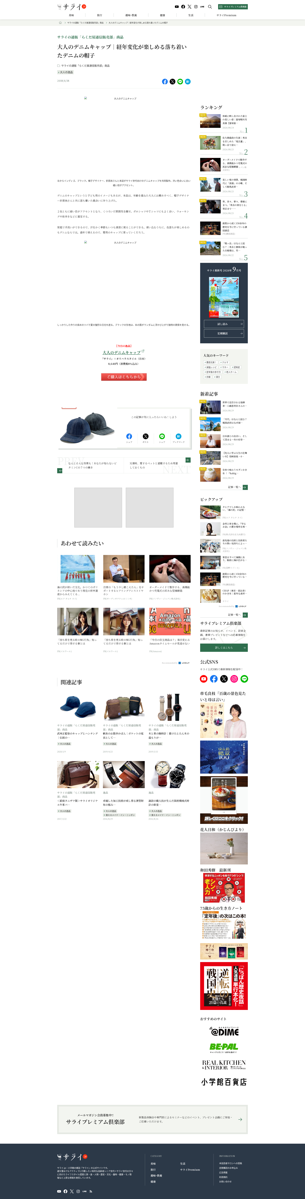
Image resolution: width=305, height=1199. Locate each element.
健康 (162, 15)
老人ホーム (231, 371)
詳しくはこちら (224, 647)
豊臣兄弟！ (211, 362)
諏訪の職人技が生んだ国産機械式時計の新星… (169, 803)
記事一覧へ (234, 487)
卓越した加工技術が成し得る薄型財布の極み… (123, 803)
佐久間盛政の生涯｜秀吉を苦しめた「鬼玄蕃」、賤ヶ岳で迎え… (235, 141)
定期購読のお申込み (228, 1167)
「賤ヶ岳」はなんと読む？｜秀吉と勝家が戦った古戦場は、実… (235, 247)
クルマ (225, 362)
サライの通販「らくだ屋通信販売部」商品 (85, 22)
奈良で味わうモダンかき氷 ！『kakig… (235, 471)
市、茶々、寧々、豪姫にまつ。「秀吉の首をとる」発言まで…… (235, 205)
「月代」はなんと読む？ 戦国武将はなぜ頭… (235, 421)
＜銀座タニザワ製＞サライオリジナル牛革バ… (77, 803)
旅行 (99, 15)
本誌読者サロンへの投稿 (230, 1163)
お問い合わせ (225, 1181)
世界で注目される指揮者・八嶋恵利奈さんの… (235, 404)
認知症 (237, 367)
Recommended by (170, 663)
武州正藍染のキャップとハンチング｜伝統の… (77, 735)
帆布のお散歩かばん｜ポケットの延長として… (123, 735)
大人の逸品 (66, 72)
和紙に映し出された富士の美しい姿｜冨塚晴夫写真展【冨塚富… (235, 119)
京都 (208, 376)
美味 (71, 15)
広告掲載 (223, 1172)
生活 (190, 15)
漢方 (218, 376)
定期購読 (222, 333)
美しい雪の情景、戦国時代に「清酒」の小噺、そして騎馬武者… (235, 183)
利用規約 (223, 1176)
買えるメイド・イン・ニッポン (120, 814)
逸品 (105, 792)
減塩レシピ (211, 367)
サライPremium (190, 1169)
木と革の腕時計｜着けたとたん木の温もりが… (169, 735)
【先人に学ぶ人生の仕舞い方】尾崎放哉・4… (235, 454)
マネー (225, 367)
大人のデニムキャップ (122, 352)
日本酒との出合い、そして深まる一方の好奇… (235, 437)
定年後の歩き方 (213, 371)
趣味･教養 (131, 15)
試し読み (222, 324)
